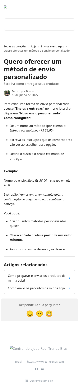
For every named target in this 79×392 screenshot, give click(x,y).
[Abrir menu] (71, 7)
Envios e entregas (52, 46)
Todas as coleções (15, 46)
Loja (33, 46)
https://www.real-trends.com (45, 361)
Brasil (18, 361)
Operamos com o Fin (41, 380)
